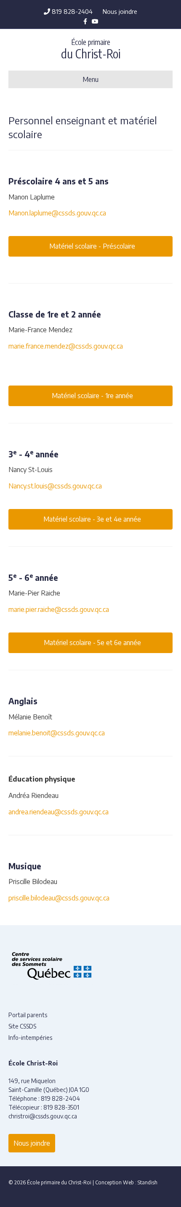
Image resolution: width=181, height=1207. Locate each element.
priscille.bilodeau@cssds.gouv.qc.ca (58, 898)
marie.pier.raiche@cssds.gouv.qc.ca (58, 609)
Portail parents (27, 1014)
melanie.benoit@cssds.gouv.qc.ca (56, 733)
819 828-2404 (71, 11)
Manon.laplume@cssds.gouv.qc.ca (57, 213)
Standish (147, 1182)
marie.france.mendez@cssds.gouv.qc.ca (65, 346)
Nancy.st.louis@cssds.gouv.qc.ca (55, 486)
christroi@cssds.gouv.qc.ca (42, 1116)
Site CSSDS (22, 1026)
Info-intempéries (30, 1037)
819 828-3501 (61, 1107)
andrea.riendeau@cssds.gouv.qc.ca (58, 812)
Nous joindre (120, 11)
